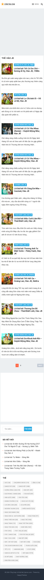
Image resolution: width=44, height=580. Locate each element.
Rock (37, 542)
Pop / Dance (10, 534)
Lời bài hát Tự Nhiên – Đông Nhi (16, 457)
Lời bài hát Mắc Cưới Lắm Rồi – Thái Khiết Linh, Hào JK (28, 219)
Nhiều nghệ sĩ (28, 508)
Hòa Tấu (23, 497)
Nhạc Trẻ (26, 519)
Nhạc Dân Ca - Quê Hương (15, 516)
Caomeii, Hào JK (20, 185)
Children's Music (21, 482)
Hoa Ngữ (28, 493)
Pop (8, 531)
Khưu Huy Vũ (27, 501)
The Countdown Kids (13, 545)
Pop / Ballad (21, 531)
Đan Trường (22, 556)
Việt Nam (28, 553)
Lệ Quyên (25, 505)
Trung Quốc (31, 545)
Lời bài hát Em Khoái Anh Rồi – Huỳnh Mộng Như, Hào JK (28, 339)
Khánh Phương (11, 501)
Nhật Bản (26, 527)
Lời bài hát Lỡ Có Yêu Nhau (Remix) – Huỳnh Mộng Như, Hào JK (27, 131)
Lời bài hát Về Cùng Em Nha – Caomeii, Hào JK (27, 189)
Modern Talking (12, 508)
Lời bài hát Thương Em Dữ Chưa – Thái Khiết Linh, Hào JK (28, 309)
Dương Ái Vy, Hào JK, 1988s (24, 65)
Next (40, 365)
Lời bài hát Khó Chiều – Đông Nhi (17, 461)
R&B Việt (23, 538)
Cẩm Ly (36, 482)
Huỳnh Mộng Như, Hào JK (24, 125)
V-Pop (31, 549)
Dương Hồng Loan (12, 490)
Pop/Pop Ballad (27, 534)
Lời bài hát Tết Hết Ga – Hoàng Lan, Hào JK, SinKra (26, 279)
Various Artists (12, 553)
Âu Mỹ (9, 556)
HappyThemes (22, 575)
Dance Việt (24, 486)
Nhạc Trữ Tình (25, 523)
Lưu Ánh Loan (11, 505)
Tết (7, 549)
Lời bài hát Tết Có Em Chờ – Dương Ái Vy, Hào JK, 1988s (26, 69)
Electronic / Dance (13, 493)
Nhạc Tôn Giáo (11, 527)
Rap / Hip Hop (11, 542)
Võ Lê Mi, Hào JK (20, 95)
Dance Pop (10, 486)
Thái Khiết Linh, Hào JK (23, 215)
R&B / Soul (10, 538)
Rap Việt (25, 542)
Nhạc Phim (33, 516)
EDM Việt (28, 490)
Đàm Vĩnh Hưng (11, 560)
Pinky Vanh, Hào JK (22, 245)
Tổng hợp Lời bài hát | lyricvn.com (21, 572)
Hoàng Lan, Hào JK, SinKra (24, 275)
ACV (7, 482)
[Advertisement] (22, 31)
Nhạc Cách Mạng (12, 512)
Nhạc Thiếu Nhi (11, 519)
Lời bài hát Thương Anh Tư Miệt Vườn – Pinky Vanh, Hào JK (27, 251)
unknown (19, 549)
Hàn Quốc (10, 497)
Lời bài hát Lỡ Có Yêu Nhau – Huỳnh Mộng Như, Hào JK (27, 159)
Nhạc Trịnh (10, 523)
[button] (35, 4)
